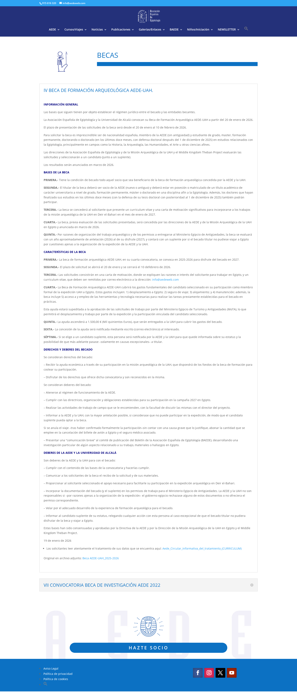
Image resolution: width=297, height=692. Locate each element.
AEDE (52, 29)
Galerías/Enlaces (150, 29)
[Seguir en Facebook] (198, 673)
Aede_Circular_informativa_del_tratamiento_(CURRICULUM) (202, 548)
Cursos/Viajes (73, 29)
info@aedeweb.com (165, 279)
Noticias (97, 29)
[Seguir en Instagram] (209, 673)
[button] (246, 31)
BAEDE (174, 29)
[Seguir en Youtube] (232, 673)
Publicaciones (120, 29)
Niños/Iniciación (198, 29)
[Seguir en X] (220, 673)
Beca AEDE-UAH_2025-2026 (100, 558)
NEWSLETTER (227, 29)
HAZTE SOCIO (149, 648)
